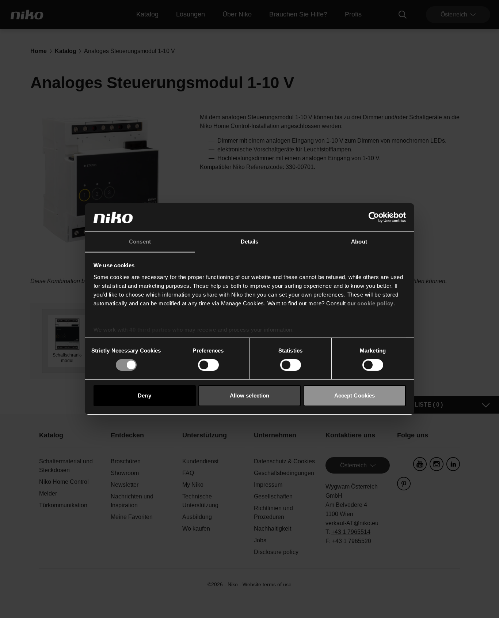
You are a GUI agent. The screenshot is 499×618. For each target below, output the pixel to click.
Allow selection (250, 395)
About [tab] (359, 241)
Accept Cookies (354, 395)
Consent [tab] (140, 241)
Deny (144, 395)
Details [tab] (250, 241)
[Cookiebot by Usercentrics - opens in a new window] (374, 217)
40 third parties (150, 330)
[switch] (208, 365)
